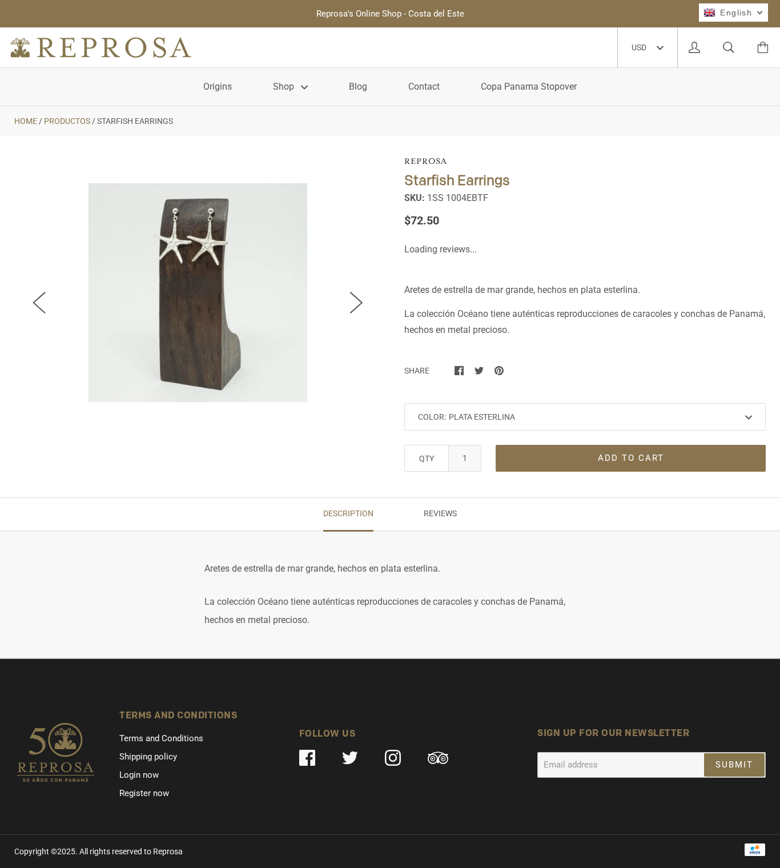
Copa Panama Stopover (529, 86)
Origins (217, 86)
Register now (144, 793)
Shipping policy (148, 757)
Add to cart (631, 458)
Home (25, 121)
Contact (424, 86)
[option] (198, 293)
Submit (734, 765)
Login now (139, 775)
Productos (67, 121)
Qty (426, 458)
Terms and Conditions (161, 738)
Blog (358, 86)
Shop (284, 86)
